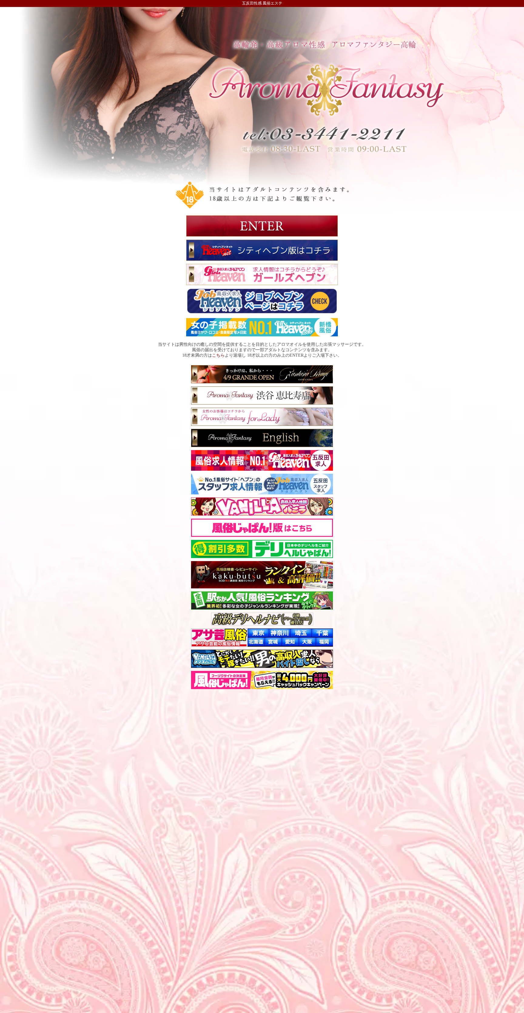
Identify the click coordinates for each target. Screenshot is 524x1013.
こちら (218, 355)
